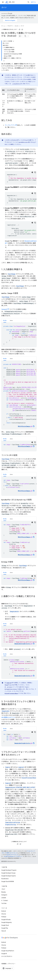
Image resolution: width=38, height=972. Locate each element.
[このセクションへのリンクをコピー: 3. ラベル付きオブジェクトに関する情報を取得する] (18, 704)
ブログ (3, 889)
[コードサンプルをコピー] (35, 172)
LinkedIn (3, 897)
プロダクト (10, 26)
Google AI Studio (6, 919)
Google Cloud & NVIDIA (7, 881)
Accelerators (5, 878)
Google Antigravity (6, 922)
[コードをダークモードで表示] (32, 172)
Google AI (4, 953)
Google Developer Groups (8, 873)
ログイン (33, 2)
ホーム (3, 26)
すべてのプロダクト (6, 956)
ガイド (4, 7)
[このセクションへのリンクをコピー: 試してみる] (13, 120)
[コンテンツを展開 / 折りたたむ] (13, 41)
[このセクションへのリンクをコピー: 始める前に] (14, 134)
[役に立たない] (22, 29)
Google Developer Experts (8, 876)
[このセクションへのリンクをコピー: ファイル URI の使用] (19, 455)
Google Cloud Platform (7, 950)
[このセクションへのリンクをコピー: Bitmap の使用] (15, 562)
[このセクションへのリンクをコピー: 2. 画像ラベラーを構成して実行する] (3, 599)
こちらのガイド (16, 83)
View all (3, 931)
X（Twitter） (5, 900)
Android (3, 911)
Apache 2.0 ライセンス (12, 854)
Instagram (4, 895)
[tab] (5, 320)
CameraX (4, 309)
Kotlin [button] (5, 320)
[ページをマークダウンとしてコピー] (25, 36)
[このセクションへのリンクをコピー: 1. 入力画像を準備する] (24, 270)
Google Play (4, 928)
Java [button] (11, 320)
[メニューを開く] (3, 2)
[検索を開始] (28, 2)
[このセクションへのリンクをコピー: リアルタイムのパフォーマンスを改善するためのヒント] (22, 755)
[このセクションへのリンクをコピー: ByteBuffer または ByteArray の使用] (33, 500)
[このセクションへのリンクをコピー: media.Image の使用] (20, 293)
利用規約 (3, 963)
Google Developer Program (8, 870)
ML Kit (11, 2)
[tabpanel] (19, 335)
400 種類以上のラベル (8, 717)
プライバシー (11, 963)
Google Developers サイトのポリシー (13, 856)
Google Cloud (5, 925)
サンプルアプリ (10, 125)
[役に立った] (19, 29)
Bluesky (3, 892)
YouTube (3, 903)
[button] (11, 439)
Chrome (3, 914)
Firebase (3, 916)
